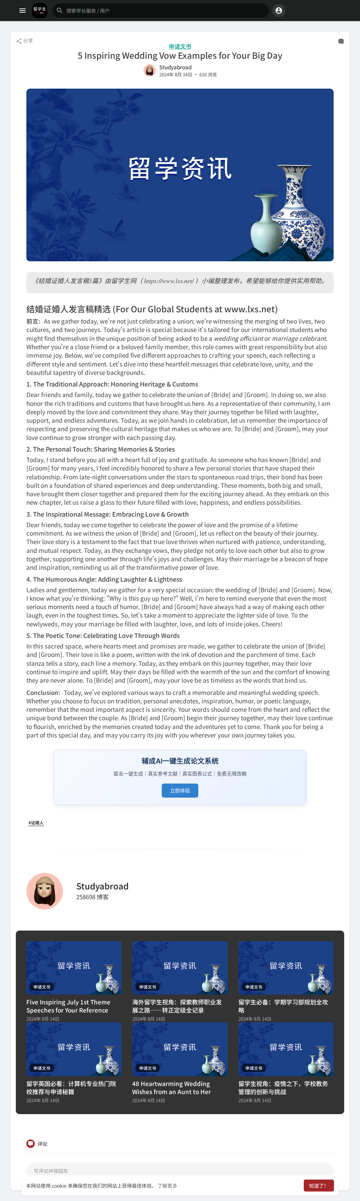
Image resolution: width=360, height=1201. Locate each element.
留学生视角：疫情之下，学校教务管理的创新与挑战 (283, 1087)
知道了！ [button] (319, 1185)
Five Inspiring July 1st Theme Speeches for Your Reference (68, 1005)
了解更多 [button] (167, 1185)
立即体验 (180, 790)
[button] (161, 11)
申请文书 (180, 46)
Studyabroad (175, 67)
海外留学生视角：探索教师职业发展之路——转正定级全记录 (177, 1005)
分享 (27, 40)
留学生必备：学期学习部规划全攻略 (283, 1005)
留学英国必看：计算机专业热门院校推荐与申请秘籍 (71, 1087)
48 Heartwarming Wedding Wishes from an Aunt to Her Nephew (171, 1091)
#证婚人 (36, 822)
